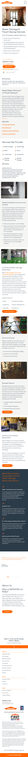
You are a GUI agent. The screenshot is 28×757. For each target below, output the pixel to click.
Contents (13, 177)
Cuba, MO (4, 82)
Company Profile (6, 679)
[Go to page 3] (11, 577)
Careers (4, 681)
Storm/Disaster (5, 661)
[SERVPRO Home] (7, 2)
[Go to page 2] (9, 577)
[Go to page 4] (12, 577)
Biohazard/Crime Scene (16, 169)
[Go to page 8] (18, 577)
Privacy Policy (5, 692)
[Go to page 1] (8, 577)
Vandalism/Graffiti (6, 177)
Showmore (4, 118)
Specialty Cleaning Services (10, 131)
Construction (5, 663)
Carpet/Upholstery (11, 172)
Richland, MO (5, 84)
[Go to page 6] (15, 577)
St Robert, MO (11, 81)
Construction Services (8, 134)
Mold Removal (6, 127)
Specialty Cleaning (6, 668)
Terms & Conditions (6, 690)
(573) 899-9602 (9, 66)
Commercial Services (8, 124)
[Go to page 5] (14, 577)
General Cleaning (6, 670)
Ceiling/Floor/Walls (20, 172)
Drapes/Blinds (17, 174)
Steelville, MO (21, 82)
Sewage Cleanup (6, 169)
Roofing (4, 672)
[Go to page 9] (20, 577)
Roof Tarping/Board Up (12, 175)
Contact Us (4, 684)
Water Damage (6, 654)
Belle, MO (15, 82)
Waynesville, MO (19, 81)
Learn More (7, 412)
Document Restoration (7, 174)
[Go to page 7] (17, 577)
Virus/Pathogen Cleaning (8, 171)
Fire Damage (5, 656)
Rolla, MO (4, 81)
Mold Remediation (6, 658)
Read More (7, 611)
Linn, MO (10, 82)
